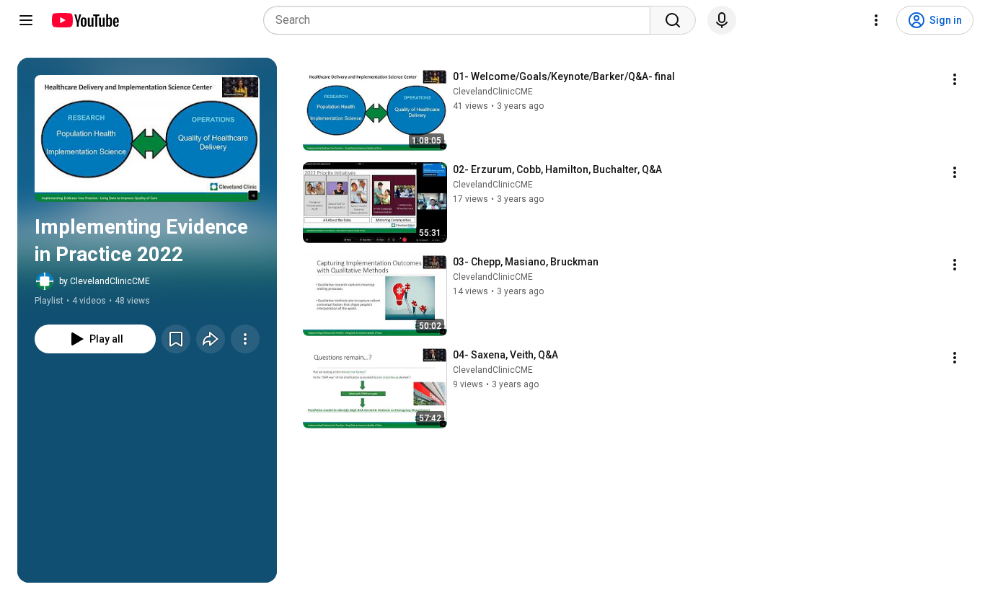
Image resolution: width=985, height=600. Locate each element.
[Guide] (26, 20)
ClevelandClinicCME (493, 92)
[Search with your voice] (721, 20)
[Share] (210, 339)
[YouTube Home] (84, 20)
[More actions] (245, 339)
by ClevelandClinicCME (104, 281)
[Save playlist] (176, 339)
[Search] (673, 20)
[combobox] (461, 20)
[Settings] (876, 20)
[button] (147, 138)
